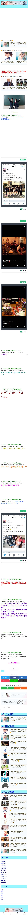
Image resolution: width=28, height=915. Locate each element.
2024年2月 (3, 880)
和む (2, 895)
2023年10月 (4, 872)
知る (2, 897)
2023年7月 (3, 867)
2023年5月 (3, 863)
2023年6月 (3, 865)
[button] (24, 59)
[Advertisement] (14, 23)
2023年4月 (3, 861)
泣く (2, 899)
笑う (2, 889)
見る (3, 670)
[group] (8, 58)
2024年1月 (3, 878)
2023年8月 (3, 868)
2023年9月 (3, 870)
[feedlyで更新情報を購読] (7, 688)
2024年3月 (3, 882)
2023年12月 (4, 876)
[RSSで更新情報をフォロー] (20, 688)
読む (2, 891)
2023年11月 (4, 874)
